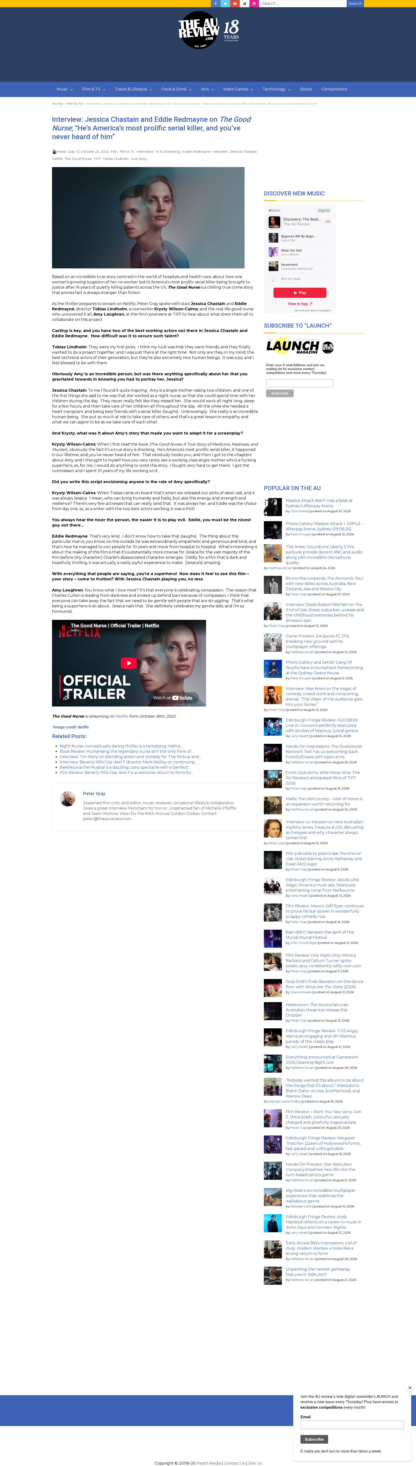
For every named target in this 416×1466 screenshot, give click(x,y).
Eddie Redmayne (196, 151)
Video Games (235, 89)
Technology (274, 89)
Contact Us (234, 1463)
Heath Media (208, 1463)
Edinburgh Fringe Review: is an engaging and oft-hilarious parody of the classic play (322, 1036)
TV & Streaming (167, 151)
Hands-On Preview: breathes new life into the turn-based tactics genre (320, 1169)
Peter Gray (66, 151)
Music (62, 89)
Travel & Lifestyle (131, 89)
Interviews (144, 151)
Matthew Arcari (280, 568)
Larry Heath (299, 736)
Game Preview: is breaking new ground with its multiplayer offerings (317, 641)
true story (139, 159)
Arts (205, 89)
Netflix (57, 159)
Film (114, 151)
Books (306, 89)
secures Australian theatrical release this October (317, 1010)
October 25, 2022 (94, 151)
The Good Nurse (78, 159)
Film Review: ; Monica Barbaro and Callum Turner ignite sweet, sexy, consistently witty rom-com (323, 960)
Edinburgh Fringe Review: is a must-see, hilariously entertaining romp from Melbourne (322, 885)
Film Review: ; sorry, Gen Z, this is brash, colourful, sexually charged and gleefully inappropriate (324, 1117)
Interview (220, 151)
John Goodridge (303, 943)
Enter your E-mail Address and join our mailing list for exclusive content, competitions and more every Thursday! (296, 369)
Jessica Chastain (243, 151)
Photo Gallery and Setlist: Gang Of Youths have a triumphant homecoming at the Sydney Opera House (324, 667)
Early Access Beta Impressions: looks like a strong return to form (321, 1248)
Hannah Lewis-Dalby (284, 1101)
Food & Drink (174, 89)
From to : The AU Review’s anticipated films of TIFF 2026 (323, 777)
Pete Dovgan (300, 534)
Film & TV (91, 89)
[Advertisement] (208, 66)
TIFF (97, 159)
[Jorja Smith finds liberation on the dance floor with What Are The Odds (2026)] (273, 988)
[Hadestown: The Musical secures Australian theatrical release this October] (273, 1011)
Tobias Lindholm (116, 159)
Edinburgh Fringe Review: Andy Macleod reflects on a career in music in (323, 1222)
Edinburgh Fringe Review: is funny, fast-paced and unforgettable (323, 1143)
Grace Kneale (301, 992)
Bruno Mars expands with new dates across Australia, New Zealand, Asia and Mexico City (324, 583)
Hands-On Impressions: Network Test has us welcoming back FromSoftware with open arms (324, 751)
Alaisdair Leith (301, 1206)
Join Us (255, 1463)
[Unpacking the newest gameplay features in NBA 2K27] (273, 1276)
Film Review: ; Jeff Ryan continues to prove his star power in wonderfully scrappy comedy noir (325, 911)
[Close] (410, 1387)
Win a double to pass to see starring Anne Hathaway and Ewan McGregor (324, 858)
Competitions (334, 89)
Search (355, 3)
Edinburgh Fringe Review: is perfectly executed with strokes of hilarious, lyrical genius (322, 725)
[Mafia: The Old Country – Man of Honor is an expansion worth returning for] (273, 805)
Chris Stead (299, 511)
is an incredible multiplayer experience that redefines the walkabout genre (321, 1195)
